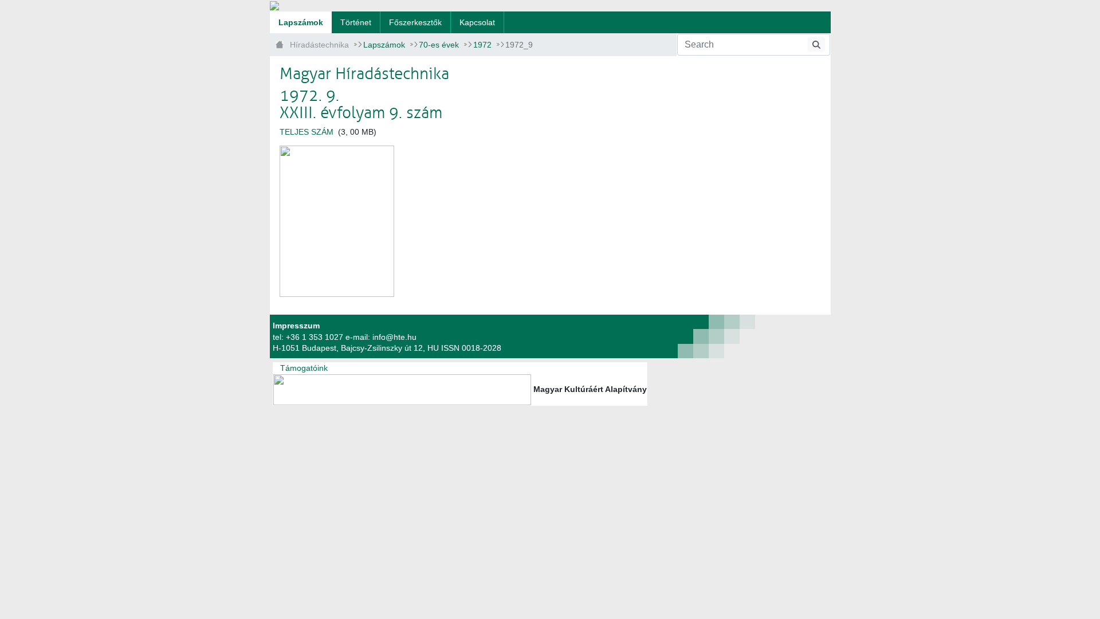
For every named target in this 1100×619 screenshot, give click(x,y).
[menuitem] (301, 22)
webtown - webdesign (673, 336)
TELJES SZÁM (306, 131)
